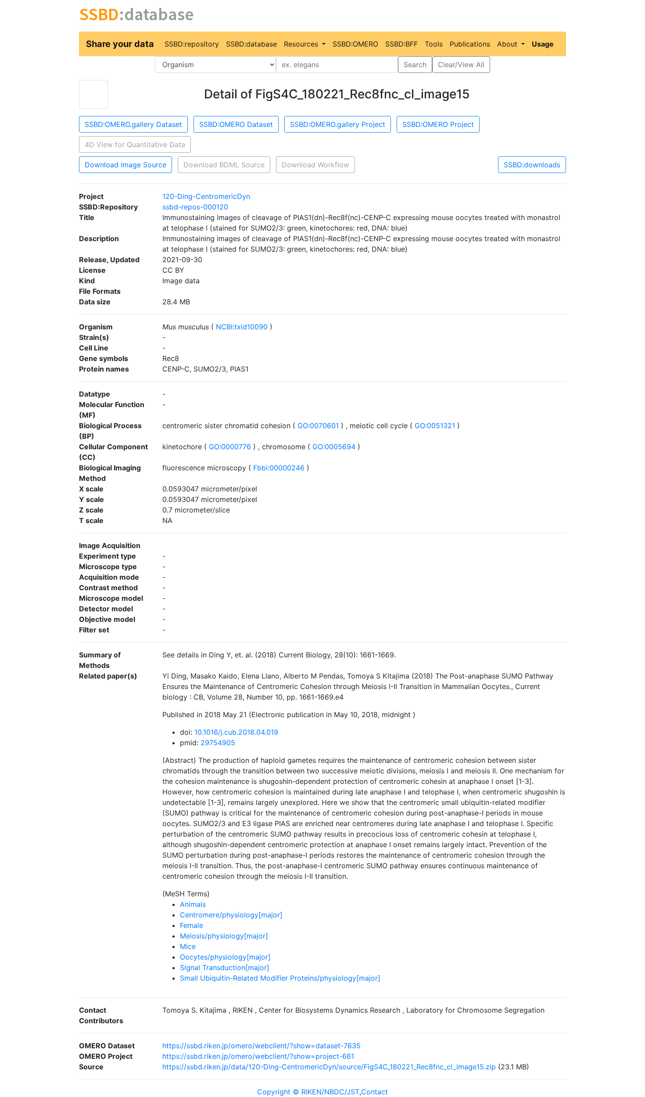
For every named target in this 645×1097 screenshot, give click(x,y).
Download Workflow (315, 164)
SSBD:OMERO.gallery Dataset (133, 124)
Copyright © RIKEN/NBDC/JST (308, 1091)
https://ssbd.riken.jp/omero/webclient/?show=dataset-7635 (261, 1045)
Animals (193, 904)
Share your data (120, 44)
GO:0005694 (334, 446)
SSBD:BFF (401, 44)
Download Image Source (125, 164)
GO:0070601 (318, 425)
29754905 (218, 742)
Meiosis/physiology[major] (224, 935)
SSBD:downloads (532, 164)
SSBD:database (251, 44)
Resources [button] (302, 44)
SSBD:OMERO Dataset (236, 124)
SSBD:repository (192, 44)
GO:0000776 (230, 446)
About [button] (508, 44)
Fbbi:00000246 (279, 467)
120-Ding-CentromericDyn (206, 196)
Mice (188, 946)
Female (191, 925)
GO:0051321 (434, 425)
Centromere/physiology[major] (231, 914)
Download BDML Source (224, 164)
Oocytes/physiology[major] (225, 957)
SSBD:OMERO (355, 44)
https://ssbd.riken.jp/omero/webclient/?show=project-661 (258, 1056)
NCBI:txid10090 (242, 326)
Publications (470, 44)
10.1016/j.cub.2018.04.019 (236, 732)
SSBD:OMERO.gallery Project (337, 124)
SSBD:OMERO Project (438, 124)
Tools (434, 44)
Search (415, 64)
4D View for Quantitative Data (135, 144)
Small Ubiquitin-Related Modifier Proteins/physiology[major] (280, 978)
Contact (374, 1091)
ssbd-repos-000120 (195, 206)
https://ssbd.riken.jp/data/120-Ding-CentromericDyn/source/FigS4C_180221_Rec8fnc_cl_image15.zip (329, 1066)
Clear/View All (461, 64)
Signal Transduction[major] (224, 967)
